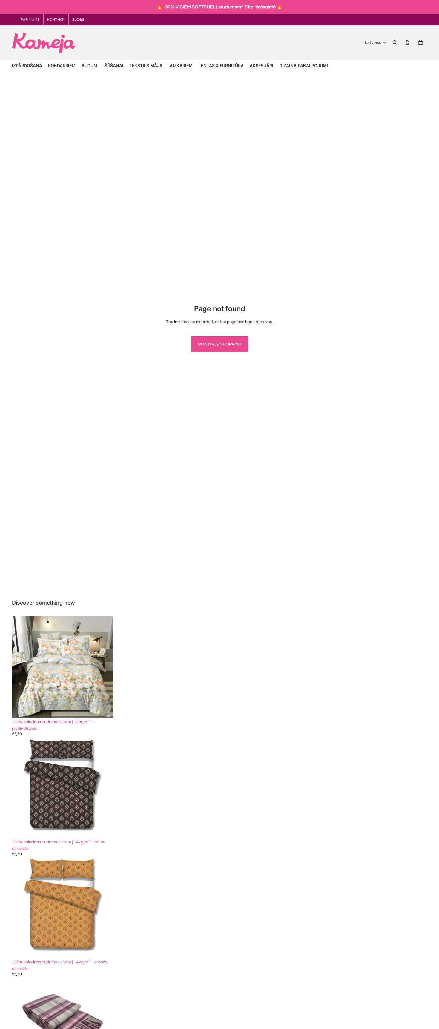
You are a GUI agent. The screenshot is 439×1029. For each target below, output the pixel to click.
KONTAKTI (56, 19)
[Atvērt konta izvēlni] (407, 42)
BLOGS (78, 19)
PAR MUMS (30, 19)
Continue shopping (219, 344)
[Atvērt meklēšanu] (394, 42)
